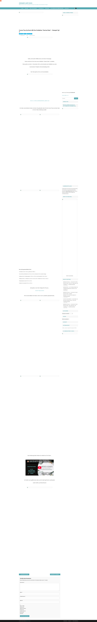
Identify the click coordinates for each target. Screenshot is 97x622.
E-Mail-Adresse (22, 596)
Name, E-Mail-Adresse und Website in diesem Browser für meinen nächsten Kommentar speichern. (23, 609)
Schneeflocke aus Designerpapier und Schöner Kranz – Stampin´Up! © (25, 574)
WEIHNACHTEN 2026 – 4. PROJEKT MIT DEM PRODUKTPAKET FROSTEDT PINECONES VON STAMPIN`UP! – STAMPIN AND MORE (70, 283)
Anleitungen (47, 8)
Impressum (67, 8)
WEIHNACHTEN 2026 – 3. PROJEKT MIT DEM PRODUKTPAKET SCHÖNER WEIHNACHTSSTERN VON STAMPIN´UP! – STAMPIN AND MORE (70, 294)
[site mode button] (75, 8)
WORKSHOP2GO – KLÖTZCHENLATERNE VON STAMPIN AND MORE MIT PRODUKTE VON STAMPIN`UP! (70, 288)
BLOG (22, 8)
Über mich (26, 8)
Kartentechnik (30, 33)
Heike (27, 35)
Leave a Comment (32, 35)
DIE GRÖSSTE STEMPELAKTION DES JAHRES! (55, 574)
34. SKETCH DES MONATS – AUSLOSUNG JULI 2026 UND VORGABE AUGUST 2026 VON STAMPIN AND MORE (70, 300)
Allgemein (21, 33)
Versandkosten (41, 8)
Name (21, 592)
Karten (25, 33)
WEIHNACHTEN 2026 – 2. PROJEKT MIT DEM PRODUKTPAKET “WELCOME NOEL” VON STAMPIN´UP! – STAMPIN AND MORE (70, 305)
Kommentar (22, 582)
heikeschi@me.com (65, 95)
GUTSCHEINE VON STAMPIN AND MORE (57, 8)
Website (21, 600)
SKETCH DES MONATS (33, 8)
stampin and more (25, 3)
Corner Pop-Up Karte (39, 290)
